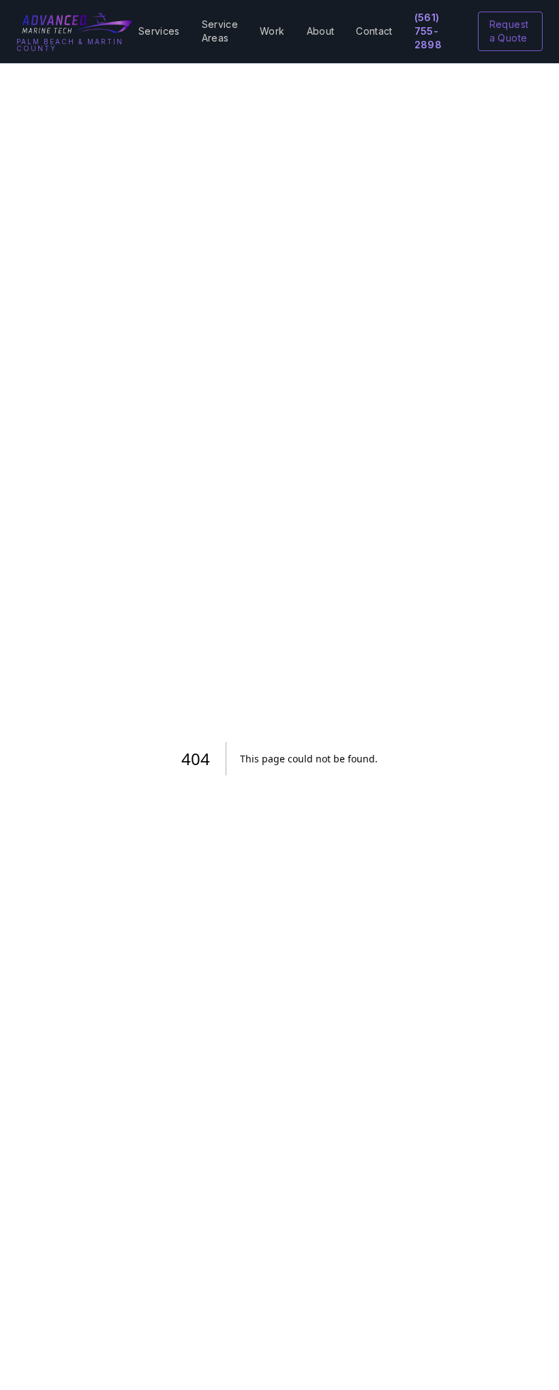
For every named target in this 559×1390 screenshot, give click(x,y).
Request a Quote (508, 31)
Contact (374, 31)
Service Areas (220, 31)
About (321, 31)
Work (272, 31)
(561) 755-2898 (428, 31)
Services (159, 31)
